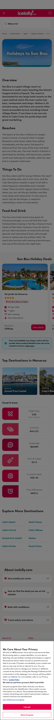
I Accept (27, 707)
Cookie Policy (14, 679)
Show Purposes (27, 714)
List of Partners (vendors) (13, 699)
